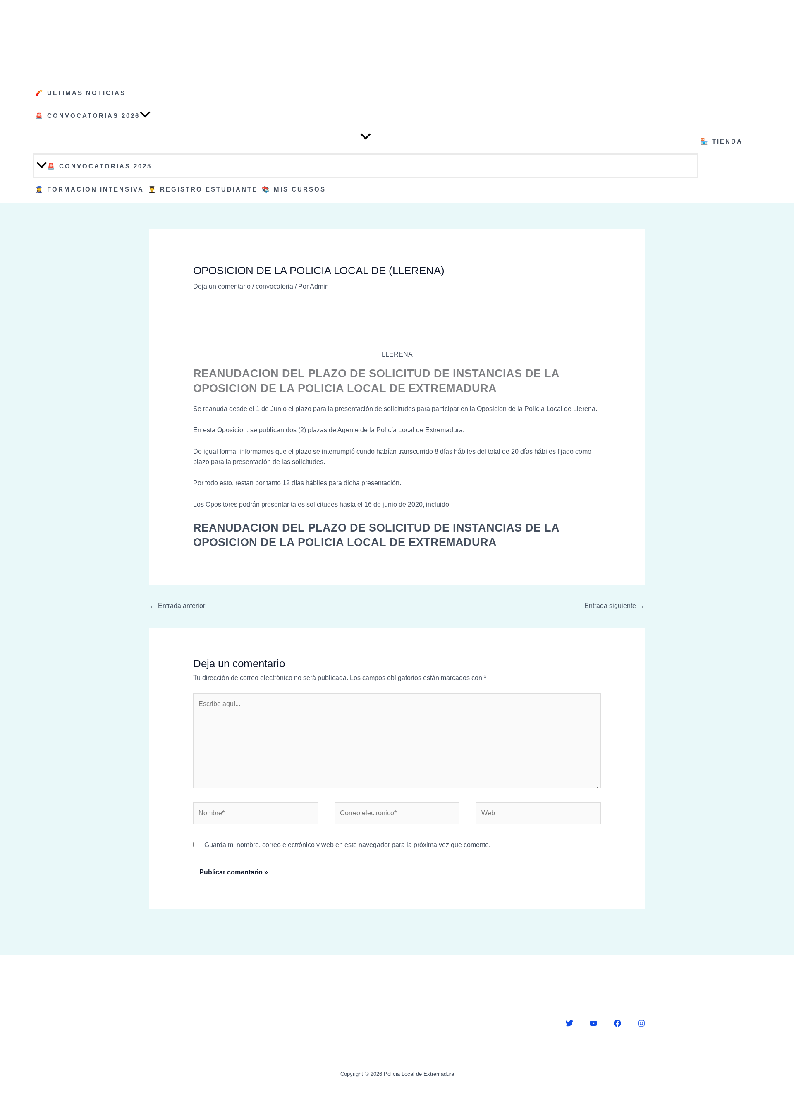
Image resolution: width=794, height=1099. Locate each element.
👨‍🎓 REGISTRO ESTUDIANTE (203, 189)
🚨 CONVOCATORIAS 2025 (99, 166)
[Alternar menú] (365, 137)
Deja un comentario (222, 286)
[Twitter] (569, 1023)
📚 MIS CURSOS (294, 189)
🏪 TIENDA (721, 141)
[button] (145, 115)
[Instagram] (641, 1023)
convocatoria (274, 286)
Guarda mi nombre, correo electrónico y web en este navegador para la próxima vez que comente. (347, 844)
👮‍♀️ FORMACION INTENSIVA (89, 189)
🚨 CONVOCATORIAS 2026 (87, 115)
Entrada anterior (177, 605)
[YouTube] (593, 1023)
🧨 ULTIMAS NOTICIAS (80, 92)
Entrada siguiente (614, 605)
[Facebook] (617, 1023)
